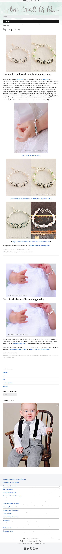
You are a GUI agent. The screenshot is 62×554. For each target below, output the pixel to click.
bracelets (45, 79)
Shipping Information (10, 507)
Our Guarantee (8, 489)
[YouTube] (36, 548)
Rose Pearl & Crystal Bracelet (40, 349)
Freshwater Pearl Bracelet (18, 349)
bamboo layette (7, 383)
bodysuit (5, 386)
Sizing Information (9, 492)
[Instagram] (34, 548)
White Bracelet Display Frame (40, 245)
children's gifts (8, 249)
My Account (7, 528)
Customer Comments (10, 486)
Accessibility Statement (10, 517)
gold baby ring (10, 357)
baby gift (20, 79)
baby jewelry (16, 252)
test (4, 376)
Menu (7, 21)
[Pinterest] (31, 548)
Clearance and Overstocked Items (14, 479)
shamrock (5, 372)
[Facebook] (25, 548)
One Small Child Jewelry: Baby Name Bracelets (27, 74)
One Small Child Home (11, 483)
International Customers (11, 510)
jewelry (28, 249)
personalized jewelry (27, 252)
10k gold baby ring (19, 343)
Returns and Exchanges (11, 503)
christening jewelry (37, 355)
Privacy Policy (7, 513)
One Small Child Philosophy (12, 496)
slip (4, 379)
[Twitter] (28, 548)
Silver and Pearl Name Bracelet (22, 199)
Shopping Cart (8, 531)
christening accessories (19, 249)
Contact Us (6, 520)
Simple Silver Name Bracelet (22, 242)
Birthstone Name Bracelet (42, 199)
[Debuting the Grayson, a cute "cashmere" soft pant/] (31, 441)
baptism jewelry (16, 355)
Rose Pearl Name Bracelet (31, 155)
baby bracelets (8, 252)
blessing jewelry (26, 355)
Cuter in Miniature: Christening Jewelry (23, 299)
